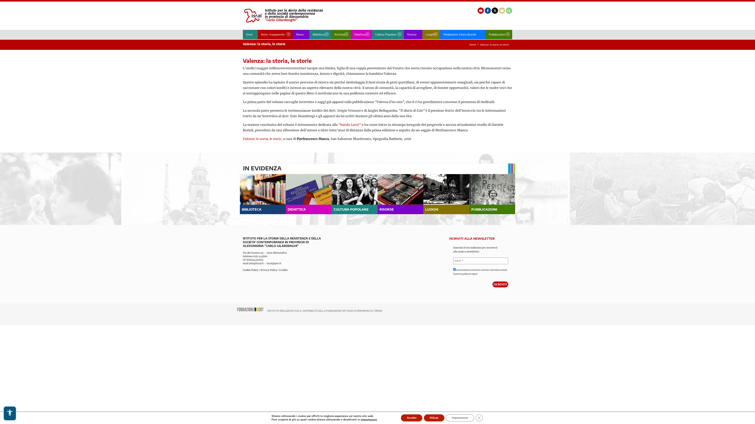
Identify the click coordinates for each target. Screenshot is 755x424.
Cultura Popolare (385, 34)
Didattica (360, 34)
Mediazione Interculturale (459, 34)
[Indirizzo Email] (502, 10)
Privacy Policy (269, 270)
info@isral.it (256, 263)
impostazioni (369, 419)
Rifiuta (434, 418)
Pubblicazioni (497, 34)
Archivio (339, 34)
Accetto (411, 418)
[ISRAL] (283, 15)
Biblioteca (319, 34)
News (300, 34)
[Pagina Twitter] (495, 10)
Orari (249, 34)
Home (472, 44)
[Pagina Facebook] (488, 10)
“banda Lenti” (349, 125)
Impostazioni (460, 418)
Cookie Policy (250, 270)
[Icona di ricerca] (509, 10)
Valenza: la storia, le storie (494, 44)
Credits (283, 270)
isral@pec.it (274, 263)
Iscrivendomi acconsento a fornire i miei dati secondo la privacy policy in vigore (480, 272)
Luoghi (430, 34)
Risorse (412, 34)
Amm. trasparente (273, 34)
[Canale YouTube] (481, 10)
